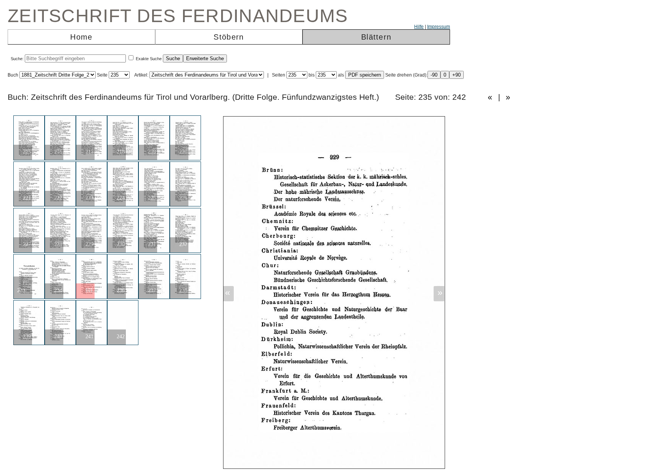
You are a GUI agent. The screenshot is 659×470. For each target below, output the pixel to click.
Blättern (376, 37)
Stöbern (229, 37)
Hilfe (419, 26)
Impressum (438, 26)
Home (81, 37)
